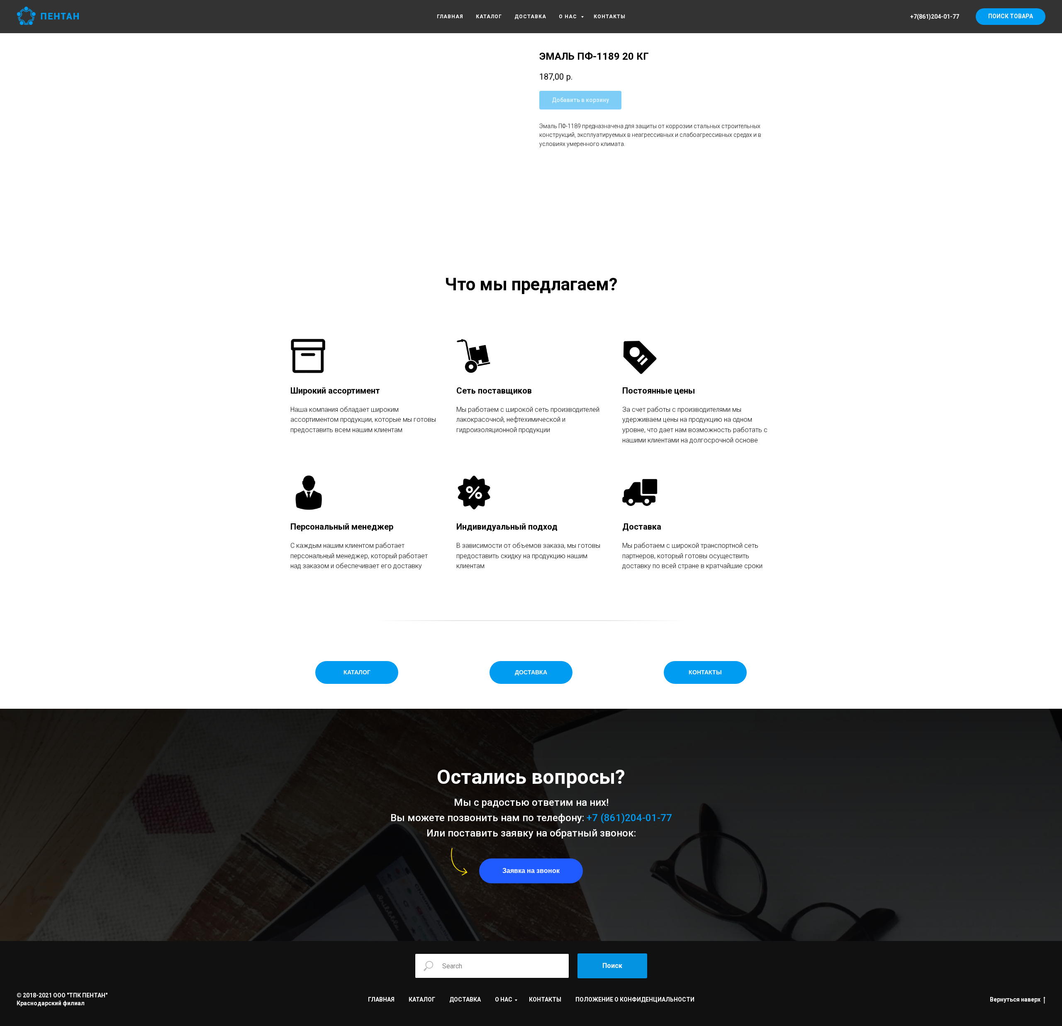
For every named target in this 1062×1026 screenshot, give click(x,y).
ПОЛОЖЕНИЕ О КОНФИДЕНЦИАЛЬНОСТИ (634, 999)
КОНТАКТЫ (610, 16)
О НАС (569, 16)
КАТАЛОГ (489, 16)
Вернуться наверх (1015, 999)
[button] (531, 870)
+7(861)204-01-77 (934, 16)
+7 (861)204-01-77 (629, 818)
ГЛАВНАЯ (450, 16)
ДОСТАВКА (530, 16)
